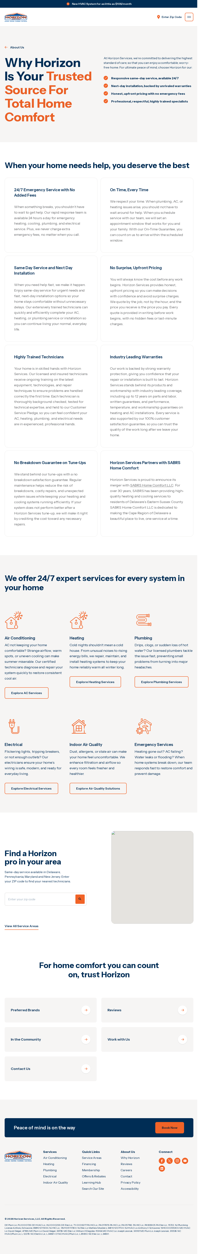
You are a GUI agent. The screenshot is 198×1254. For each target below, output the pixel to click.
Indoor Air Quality (55, 1182)
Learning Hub (91, 1182)
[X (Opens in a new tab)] (169, 1161)
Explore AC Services (26, 693)
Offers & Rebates (94, 1176)
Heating (48, 1164)
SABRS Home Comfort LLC (151, 485)
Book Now (170, 1128)
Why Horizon (130, 1158)
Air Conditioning (55, 1158)
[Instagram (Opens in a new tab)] (177, 1161)
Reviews (126, 1164)
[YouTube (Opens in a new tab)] (185, 1161)
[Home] (18, 1156)
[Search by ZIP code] (80, 899)
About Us (17, 47)
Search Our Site (93, 1189)
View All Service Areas (21, 926)
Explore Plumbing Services (161, 682)
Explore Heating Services (95, 682)
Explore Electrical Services (31, 788)
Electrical (49, 1176)
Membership (91, 1170)
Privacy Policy (130, 1182)
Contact (126, 1176)
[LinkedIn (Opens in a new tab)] (162, 1168)
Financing (89, 1164)
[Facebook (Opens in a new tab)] (162, 1161)
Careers (126, 1170)
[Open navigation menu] (189, 17)
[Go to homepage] (16, 17)
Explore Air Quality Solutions (98, 788)
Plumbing (50, 1170)
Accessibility (130, 1189)
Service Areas (92, 1158)
